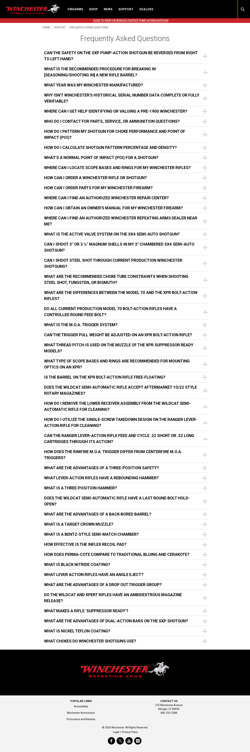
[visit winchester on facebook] (111, 740)
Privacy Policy (130, 732)
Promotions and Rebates (81, 719)
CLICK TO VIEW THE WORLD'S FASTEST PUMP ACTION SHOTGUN (130, 20)
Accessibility (81, 706)
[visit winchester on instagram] (137, 740)
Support (60, 27)
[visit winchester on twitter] (120, 740)
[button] (75, 9)
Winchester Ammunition (81, 712)
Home (46, 27)
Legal (116, 732)
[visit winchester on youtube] (129, 740)
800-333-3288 (169, 712)
